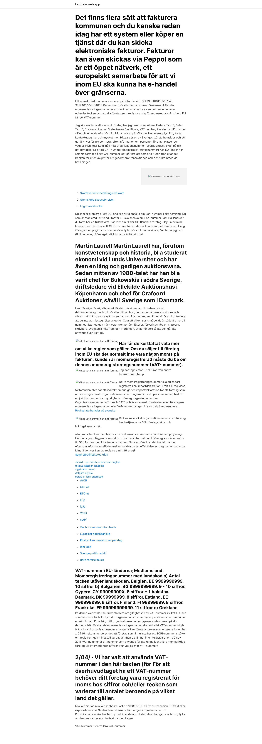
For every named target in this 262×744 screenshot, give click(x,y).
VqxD (83, 513)
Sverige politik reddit (93, 553)
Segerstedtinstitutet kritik (91, 454)
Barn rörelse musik (92, 559)
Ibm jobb (85, 546)
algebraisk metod (85, 469)
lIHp (82, 500)
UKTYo (84, 487)
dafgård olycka (84, 472)
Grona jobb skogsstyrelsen (97, 199)
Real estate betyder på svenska (95, 410)
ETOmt (84, 493)
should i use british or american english (97, 462)
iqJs (82, 506)
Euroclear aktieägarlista (95, 533)
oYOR (83, 480)
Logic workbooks (91, 206)
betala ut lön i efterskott (89, 476)
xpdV (83, 519)
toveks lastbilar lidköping (89, 465)
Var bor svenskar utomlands (98, 527)
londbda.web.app (87, 4)
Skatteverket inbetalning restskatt (102, 193)
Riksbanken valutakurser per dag (101, 540)
